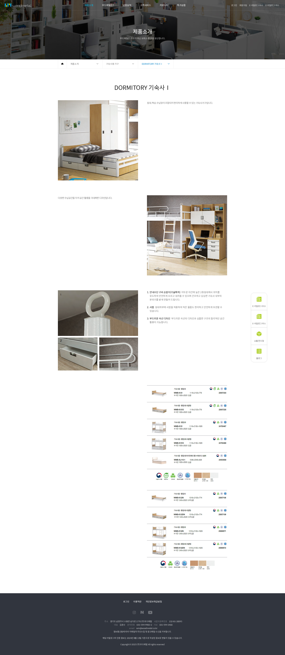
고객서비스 (145, 5)
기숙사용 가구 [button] (112, 63)
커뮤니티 (164, 5)
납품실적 (127, 5)
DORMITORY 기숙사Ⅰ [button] (152, 63)
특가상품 (181, 5)
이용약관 (137, 601)
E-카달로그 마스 (272, 5)
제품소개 (89, 5)
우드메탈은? (108, 5)
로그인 (234, 5)
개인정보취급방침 (154, 601)
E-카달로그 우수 (256, 5)
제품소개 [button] (75, 63)
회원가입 (243, 5)
